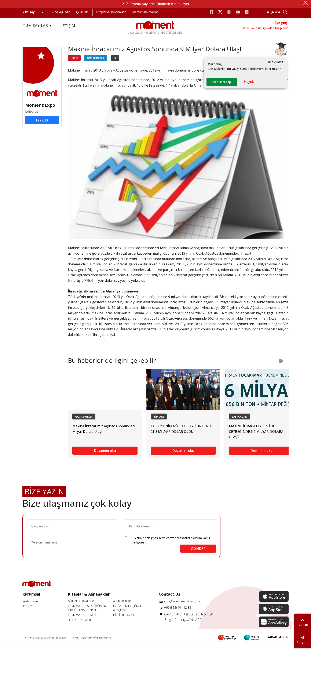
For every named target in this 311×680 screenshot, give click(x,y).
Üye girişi (281, 23)
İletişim (27, 606)
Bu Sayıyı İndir (60, 12)
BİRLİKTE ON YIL (124, 615)
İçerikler (151, 32)
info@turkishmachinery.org (182, 601)
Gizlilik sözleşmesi (146, 538)
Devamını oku (105, 450)
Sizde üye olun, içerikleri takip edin (265, 28)
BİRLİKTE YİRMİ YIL (80, 620)
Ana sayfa (135, 32)
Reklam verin (31, 601)
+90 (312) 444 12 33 (177, 608)
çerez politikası (176, 538)
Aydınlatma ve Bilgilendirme (96, 637)
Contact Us (169, 594)
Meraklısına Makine (145, 12)
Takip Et (41, 120)
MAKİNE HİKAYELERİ (81, 601)
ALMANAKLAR (122, 601)
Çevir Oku (82, 12)
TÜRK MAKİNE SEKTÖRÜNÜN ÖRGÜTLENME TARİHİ (87, 608)
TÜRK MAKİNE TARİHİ (82, 615)
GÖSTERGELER (171, 32)
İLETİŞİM (67, 25)
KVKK (76, 637)
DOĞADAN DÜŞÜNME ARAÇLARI (128, 608)
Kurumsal (31, 594)
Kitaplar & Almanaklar (111, 12)
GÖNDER (198, 548)
